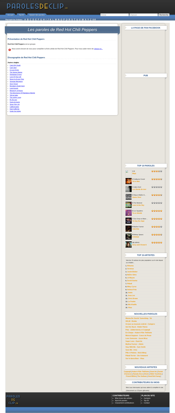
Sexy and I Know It (139, 245)
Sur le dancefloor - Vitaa (135, 358)
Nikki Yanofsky (156, 374)
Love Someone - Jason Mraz (137, 338)
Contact (147, 403)
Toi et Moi (136, 181)
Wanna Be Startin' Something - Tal (139, 318)
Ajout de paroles (121, 401)
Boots (146, 374)
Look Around (14, 88)
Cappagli (127, 372)
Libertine (135, 229)
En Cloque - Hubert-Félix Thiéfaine (139, 333)
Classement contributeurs (124, 403)
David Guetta (132, 281)
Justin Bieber (132, 272)
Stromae (130, 269)
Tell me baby (14, 95)
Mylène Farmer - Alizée (134, 344)
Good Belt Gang (154, 376)
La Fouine (131, 301)
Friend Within (131, 376)
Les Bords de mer (139, 189)
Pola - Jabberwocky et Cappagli (138, 330)
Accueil (10, 15)
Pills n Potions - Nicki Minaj (136, 353)
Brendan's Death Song (17, 86)
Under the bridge (15, 111)
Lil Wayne (131, 278)
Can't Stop (13, 67)
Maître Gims (132, 275)
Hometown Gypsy (16, 74)
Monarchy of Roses (16, 90)
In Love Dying (14, 70)
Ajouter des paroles (37, 15)
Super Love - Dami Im (134, 341)
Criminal (135, 237)
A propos (147, 398)
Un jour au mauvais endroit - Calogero (140, 324)
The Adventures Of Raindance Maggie (22, 93)
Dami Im (153, 372)
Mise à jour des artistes (123, 398)
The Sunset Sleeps (16, 72)
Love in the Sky (138, 205)
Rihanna (130, 266)
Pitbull (129, 284)
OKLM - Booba (131, 321)
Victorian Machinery (16, 81)
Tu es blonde (137, 213)
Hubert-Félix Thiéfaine (140, 372)
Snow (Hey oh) (15, 104)
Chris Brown (133, 298)
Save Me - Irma (131, 350)
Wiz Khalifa (132, 304)
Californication (14, 107)
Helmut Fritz (132, 290)
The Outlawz (142, 376)
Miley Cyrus (131, 287)
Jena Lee (131, 295)
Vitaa (130, 307)
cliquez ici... (98, 49)
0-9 (94, 19)
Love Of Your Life (15, 77)
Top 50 (21, 15)
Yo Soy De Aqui (138, 221)
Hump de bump (15, 102)
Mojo (134, 173)
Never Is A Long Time (17, 79)
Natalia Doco (138, 374)
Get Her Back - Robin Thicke (137, 327)
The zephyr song (15, 97)
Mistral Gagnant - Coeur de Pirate (138, 335)
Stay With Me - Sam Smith (135, 347)
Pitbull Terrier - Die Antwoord (137, 356)
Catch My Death (15, 65)
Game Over (136, 197)
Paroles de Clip (37, 9)
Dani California (14, 109)
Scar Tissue (14, 84)
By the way (13, 100)
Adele (130, 293)
